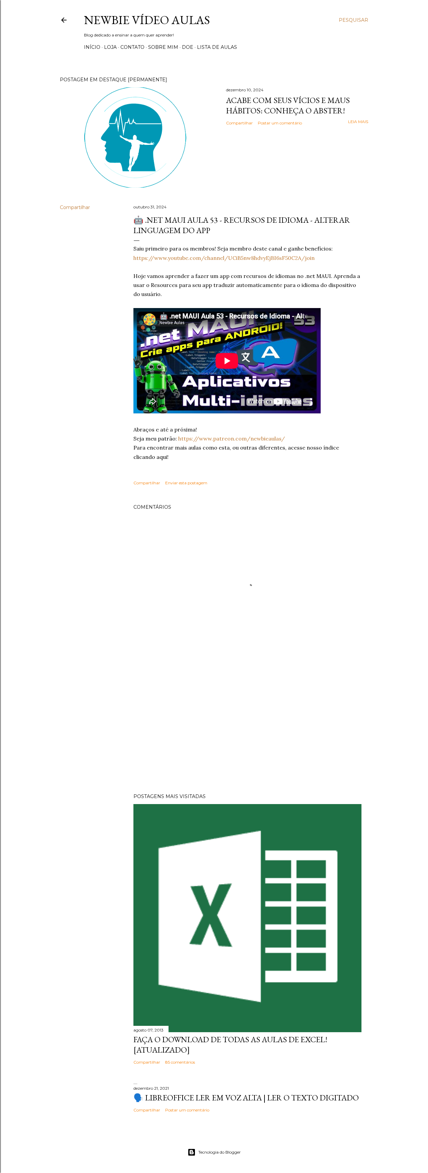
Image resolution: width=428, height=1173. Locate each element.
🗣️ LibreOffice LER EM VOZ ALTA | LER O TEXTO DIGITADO (246, 1097)
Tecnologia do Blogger (219, 1152)
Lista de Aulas (217, 47)
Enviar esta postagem (186, 482)
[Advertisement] (247, 730)
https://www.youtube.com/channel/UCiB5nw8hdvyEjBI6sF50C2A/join (224, 258)
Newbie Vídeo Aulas (147, 20)
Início (92, 47)
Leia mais (358, 121)
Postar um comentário (280, 122)
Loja (110, 47)
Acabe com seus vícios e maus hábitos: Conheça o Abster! (288, 105)
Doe (187, 47)
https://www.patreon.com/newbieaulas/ (231, 438)
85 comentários (180, 1062)
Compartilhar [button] (239, 122)
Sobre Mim (163, 47)
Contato (132, 47)
